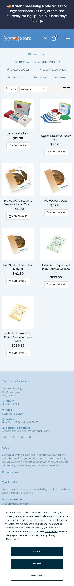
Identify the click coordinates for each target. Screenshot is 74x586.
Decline (37, 563)
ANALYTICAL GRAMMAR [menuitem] (55, 69)
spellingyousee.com (17, 503)
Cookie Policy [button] (51, 531)
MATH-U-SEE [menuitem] (39, 54)
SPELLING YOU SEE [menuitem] (20, 69)
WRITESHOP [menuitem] (18, 77)
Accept (37, 551)
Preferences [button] (12, 539)
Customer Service (12, 413)
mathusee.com (14, 499)
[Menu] (68, 39)
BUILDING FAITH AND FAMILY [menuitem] (52, 77)
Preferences (37, 575)
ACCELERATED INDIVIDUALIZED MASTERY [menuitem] (39, 62)
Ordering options (18, 428)
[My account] (45, 38)
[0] (53, 38)
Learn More (11, 472)
